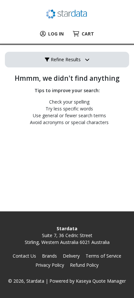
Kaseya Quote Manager (101, 281)
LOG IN (56, 34)
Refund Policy (84, 265)
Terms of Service (103, 256)
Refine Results (65, 59)
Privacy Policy (49, 265)
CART (88, 34)
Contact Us (24, 256)
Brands (49, 256)
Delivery (71, 256)
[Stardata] (67, 13)
